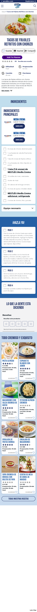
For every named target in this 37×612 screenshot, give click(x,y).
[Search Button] (35, 6)
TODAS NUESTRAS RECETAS (18, 498)
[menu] (2, 6)
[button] (7, 91)
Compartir (31, 51)
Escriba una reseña (25, 61)
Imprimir (20, 51)
